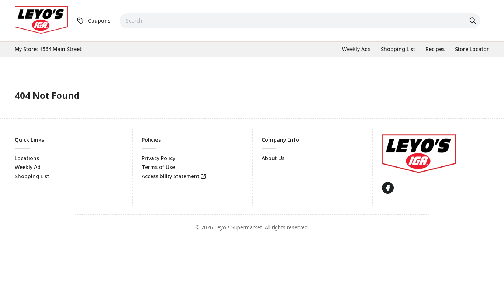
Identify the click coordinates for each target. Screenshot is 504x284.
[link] (41, 19)
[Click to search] (474, 21)
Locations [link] (27, 158)
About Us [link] (273, 158)
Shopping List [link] (32, 176)
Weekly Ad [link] (28, 166)
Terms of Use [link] (158, 166)
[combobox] (300, 20)
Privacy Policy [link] (158, 158)
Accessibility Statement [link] (170, 176)
